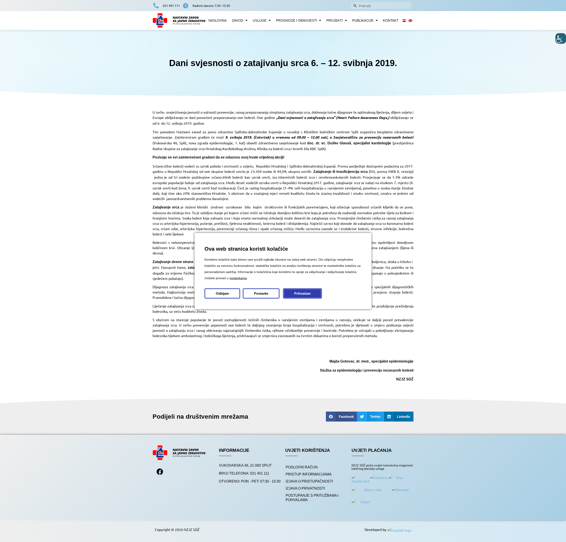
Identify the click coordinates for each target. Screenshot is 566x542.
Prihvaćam (302, 293)
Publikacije (362, 20)
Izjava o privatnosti (305, 488)
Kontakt (390, 20)
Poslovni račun (302, 467)
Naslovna (217, 20)
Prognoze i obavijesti (296, 20)
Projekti (334, 20)
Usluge (259, 20)
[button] (341, 417)
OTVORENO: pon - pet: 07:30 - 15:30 (250, 481)
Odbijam (222, 293)
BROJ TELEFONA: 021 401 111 (244, 473)
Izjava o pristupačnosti (309, 481)
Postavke (261, 293)
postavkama (238, 278)
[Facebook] (160, 471)
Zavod (237, 20)
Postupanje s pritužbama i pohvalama (312, 498)
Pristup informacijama (309, 474)
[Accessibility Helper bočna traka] (560, 38)
